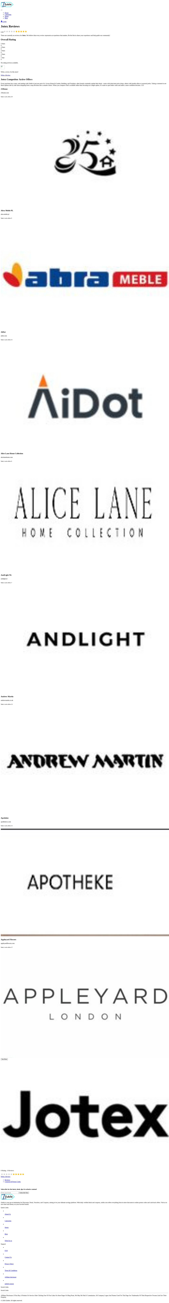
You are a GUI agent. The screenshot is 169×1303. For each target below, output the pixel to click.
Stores (7, 16)
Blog (6, 18)
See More (4, 1059)
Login (4, 21)
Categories (8, 14)
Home (7, 13)
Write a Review (5, 75)
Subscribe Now (24, 1193)
